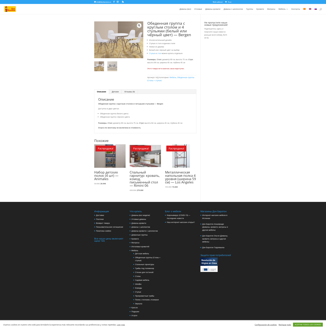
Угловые (198, 9)
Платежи (100, 219)
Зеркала (138, 303)
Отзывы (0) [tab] (129, 91)
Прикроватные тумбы (144, 296)
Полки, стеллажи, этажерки (147, 299)
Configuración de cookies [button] (266, 325)
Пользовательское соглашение (109, 227)
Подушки (135, 311)
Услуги (134, 315)
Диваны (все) (185, 9)
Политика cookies (103, 231)
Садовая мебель (142, 280)
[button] (139, 25)
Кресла (134, 307)
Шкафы (138, 284)
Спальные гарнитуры (144, 264)
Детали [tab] (115, 91)
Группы (249, 9)
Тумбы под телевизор (144, 268)
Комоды (138, 288)
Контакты (295, 9)
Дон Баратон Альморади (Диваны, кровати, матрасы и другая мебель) (215, 227)
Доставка (100, 215)
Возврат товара (103, 223)
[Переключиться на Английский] (310, 11)
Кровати (260, 9)
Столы (138, 276)
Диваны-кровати (212, 9)
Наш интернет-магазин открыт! (181, 222)
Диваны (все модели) (140, 215)
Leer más (121, 325)
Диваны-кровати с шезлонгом (144, 231)
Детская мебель (142, 253)
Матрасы (271, 9)
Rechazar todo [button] (285, 325)
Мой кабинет (218, 2)
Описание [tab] (101, 91)
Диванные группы (139, 235)
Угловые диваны (138, 219)
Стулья (152, 53)
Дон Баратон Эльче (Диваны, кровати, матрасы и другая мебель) (215, 238)
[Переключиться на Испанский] (304, 11)
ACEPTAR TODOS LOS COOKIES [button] (308, 324)
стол (159, 53)
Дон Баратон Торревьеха (213, 247)
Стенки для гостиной (144, 272)
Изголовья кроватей (140, 246)
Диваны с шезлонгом (233, 9)
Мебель (282, 9)
